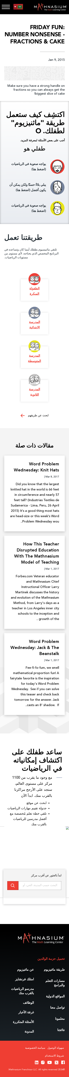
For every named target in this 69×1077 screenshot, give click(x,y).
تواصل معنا (57, 1007)
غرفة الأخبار (26, 1012)
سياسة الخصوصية (35, 1048)
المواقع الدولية (55, 996)
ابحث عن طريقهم (37, 415)
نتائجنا (61, 1030)
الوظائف (28, 1002)
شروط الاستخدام (54, 1056)
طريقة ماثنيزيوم (54, 969)
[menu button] (18, 7)
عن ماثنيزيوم (25, 969)
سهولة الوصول (55, 1048)
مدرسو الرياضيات (22, 991)
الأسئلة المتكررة (23, 1022)
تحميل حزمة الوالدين (51, 958)
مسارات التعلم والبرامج (55, 983)
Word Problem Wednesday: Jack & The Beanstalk (34, 648)
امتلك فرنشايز (24, 979)
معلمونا (60, 1018)
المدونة (29, 1031)
